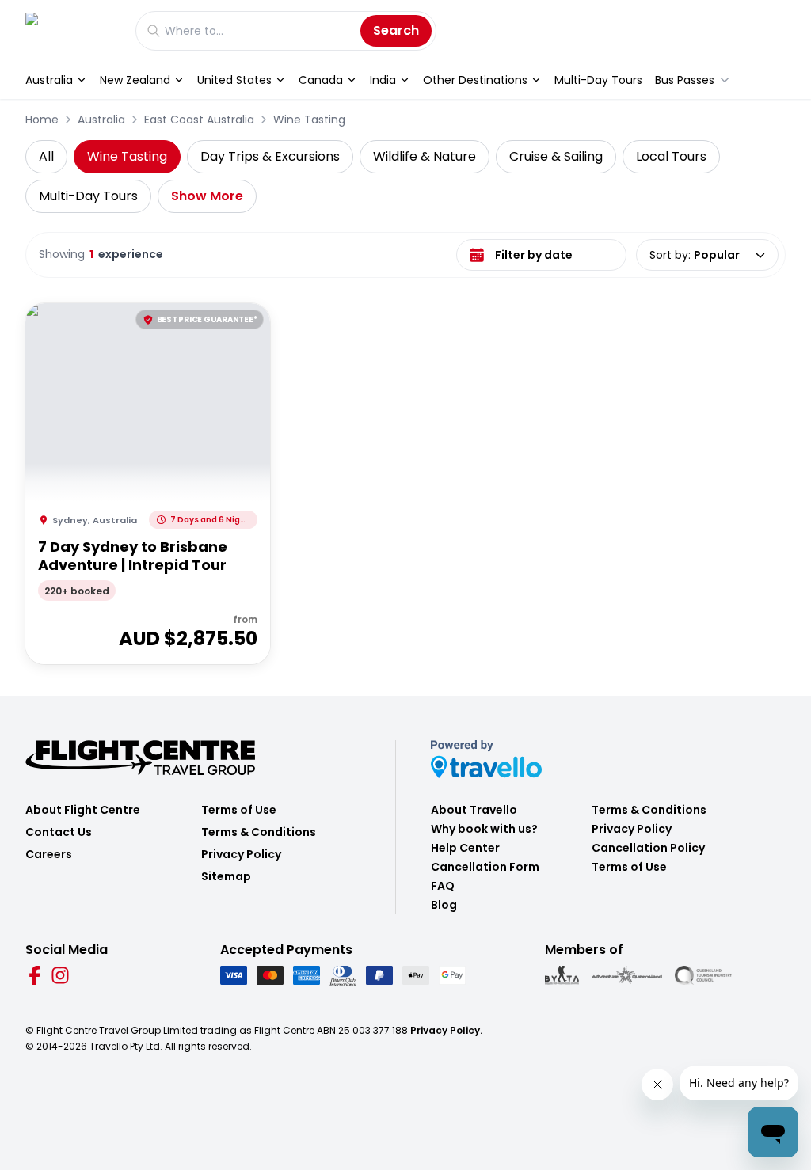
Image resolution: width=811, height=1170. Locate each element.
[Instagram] (60, 975)
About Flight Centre (82, 810)
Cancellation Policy (648, 848)
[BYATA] (562, 975)
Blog (444, 905)
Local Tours (671, 156)
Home (42, 119)
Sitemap (226, 876)
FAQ (443, 886)
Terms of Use (238, 810)
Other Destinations (475, 80)
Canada (321, 80)
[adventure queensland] (627, 975)
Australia (49, 80)
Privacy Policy (241, 854)
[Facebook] (34, 975)
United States (234, 80)
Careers (48, 854)
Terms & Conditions (258, 832)
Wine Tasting (309, 119)
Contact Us (58, 832)
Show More (207, 196)
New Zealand (135, 80)
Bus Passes (684, 80)
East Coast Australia (199, 119)
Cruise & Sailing (556, 156)
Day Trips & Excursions (270, 156)
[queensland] (703, 975)
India (383, 80)
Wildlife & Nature (424, 156)
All (46, 156)
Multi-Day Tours (598, 80)
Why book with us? (484, 829)
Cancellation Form (485, 867)
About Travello (474, 810)
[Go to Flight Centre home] (72, 30)
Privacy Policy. (446, 1030)
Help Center (465, 848)
